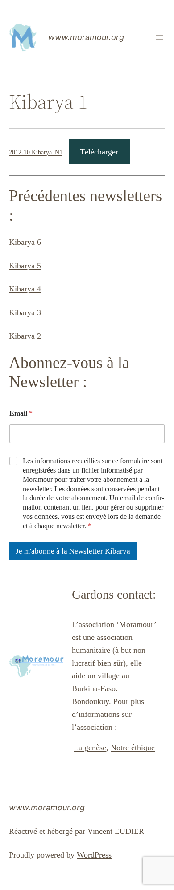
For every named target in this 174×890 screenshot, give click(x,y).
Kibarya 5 (25, 265)
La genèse (90, 747)
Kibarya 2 (25, 336)
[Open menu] (159, 37)
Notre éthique (133, 747)
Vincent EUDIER (115, 831)
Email (21, 413)
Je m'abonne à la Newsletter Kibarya (73, 551)
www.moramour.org (86, 37)
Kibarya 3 (25, 312)
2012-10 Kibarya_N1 (35, 152)
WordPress (94, 854)
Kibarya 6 (25, 242)
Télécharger (99, 151)
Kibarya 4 (25, 288)
